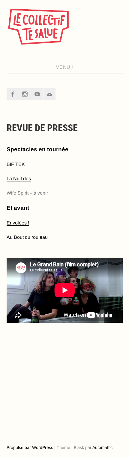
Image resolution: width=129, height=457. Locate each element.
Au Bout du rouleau (27, 237)
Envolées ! (18, 222)
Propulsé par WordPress (30, 447)
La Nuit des (19, 178)
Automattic (102, 447)
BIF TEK (16, 164)
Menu (63, 67)
